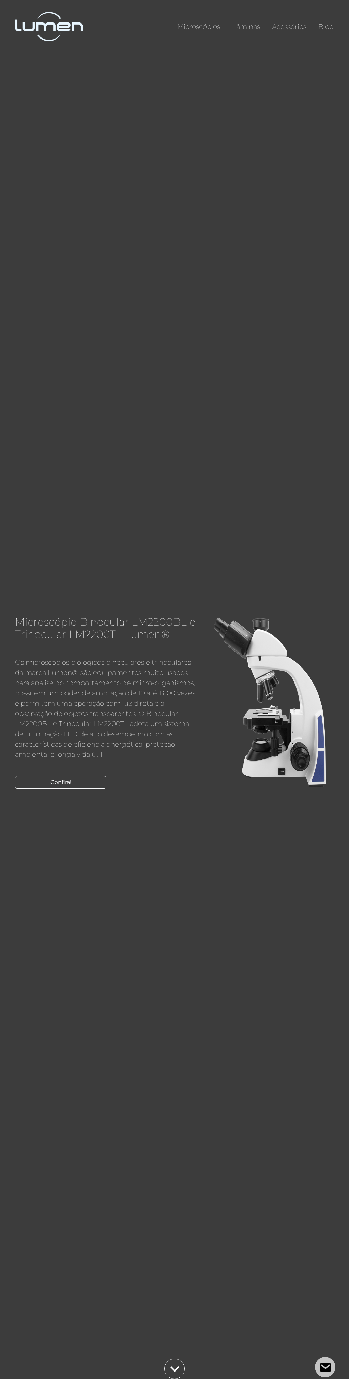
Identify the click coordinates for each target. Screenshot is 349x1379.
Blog (326, 26)
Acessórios (289, 26)
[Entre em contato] (325, 1367)
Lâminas (246, 26)
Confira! (60, 782)
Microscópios (198, 26)
